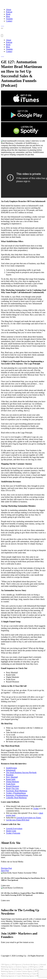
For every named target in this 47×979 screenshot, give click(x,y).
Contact (9, 21)
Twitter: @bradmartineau (16, 793)
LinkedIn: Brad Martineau (16, 798)
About (8, 9)
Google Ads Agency (31, 969)
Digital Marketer (12, 782)
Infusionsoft (10, 770)
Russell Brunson (12, 786)
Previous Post (6, 868)
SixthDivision (11, 768)
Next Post (5, 870)
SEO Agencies (16, 964)
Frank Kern (10, 784)
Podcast (9, 12)
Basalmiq (9, 775)
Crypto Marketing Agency (25, 976)
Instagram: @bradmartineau (17, 795)
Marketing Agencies (8, 976)
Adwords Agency (17, 969)
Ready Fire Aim (12, 788)
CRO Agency (5, 964)
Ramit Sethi (10, 779)
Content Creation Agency (24, 971)
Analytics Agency (21, 967)
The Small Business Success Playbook (21, 772)
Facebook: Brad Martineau (16, 791)
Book (8, 14)
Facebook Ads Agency (30, 964)
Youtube (9, 19)
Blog (8, 16)
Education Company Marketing (19, 974)
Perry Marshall (12, 777)
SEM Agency (33, 967)
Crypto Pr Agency (38, 974)
